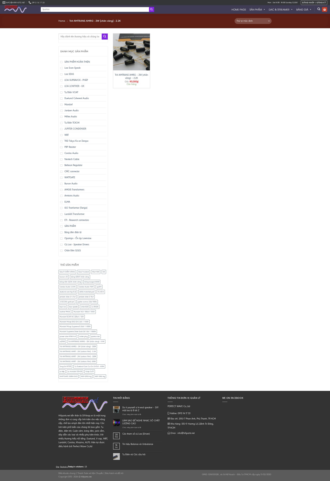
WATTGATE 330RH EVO (69, 376)
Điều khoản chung (66, 473)
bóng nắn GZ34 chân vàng (70, 282)
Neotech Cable (71, 159)
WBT (66, 135)
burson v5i (64, 277)
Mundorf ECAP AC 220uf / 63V (72, 317)
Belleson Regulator (73, 165)
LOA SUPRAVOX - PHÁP (76, 80)
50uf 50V (95, 272)
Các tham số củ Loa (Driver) (136, 434)
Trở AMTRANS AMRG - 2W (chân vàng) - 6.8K (86, 341)
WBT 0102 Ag (100, 376)
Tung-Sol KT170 (65, 366)
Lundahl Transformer (74, 214)
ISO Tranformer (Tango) (75, 208)
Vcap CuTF (89, 371)
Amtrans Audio (71, 195)
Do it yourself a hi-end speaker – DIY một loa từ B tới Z (140, 409)
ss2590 (62, 341)
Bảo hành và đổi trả (114, 473)
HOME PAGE (239, 9)
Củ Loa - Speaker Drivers (76, 244)
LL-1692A (95, 307)
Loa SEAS (69, 74)
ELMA (67, 202)
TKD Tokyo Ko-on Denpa (76, 141)
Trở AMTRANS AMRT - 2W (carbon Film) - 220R (78, 356)
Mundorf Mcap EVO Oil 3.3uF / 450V (74, 322)
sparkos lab (95, 336)
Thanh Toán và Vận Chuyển (90, 473)
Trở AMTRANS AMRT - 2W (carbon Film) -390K (78, 361)
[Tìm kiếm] (319, 9)
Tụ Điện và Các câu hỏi (133, 454)
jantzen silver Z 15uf (86, 297)
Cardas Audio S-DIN (67, 287)
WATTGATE (69, 177)
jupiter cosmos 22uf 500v (87, 302)
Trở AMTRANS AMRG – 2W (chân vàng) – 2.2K (131, 76)
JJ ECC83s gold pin (67, 302)
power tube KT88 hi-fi (68, 336)
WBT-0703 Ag (86, 376)
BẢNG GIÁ (302, 9)
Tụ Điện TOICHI (71, 122)
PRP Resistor (70, 147)
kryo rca (63, 307)
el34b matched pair (86, 292)
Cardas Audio (71, 153)
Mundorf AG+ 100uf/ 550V (84, 312)
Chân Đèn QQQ (72, 250)
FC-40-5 (101, 292)
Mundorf (68, 104)
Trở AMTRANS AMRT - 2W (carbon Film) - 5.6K (78, 351)
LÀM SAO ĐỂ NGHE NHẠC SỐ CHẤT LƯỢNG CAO (141, 422)
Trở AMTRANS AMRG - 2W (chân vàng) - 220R (78, 346)
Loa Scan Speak (72, 68)
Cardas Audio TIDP (86, 287)
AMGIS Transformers (74, 189)
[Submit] (151, 9)
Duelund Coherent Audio (76, 98)
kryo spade (73, 307)
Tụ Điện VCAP (71, 92)
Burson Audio (70, 183)
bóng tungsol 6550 (91, 282)
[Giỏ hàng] (324, 9)
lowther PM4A (65, 312)
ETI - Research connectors (76, 220)
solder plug (83, 336)
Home (61, 20)
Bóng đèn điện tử (72, 232)
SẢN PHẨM (256, 9)
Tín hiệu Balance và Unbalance (137, 444)
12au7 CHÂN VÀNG (67, 272)
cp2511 (99, 287)
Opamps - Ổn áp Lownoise (77, 238)
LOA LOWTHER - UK (74, 86)
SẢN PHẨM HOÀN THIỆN (77, 62)
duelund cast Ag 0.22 (68, 292)
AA (104, 272)
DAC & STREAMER (279, 9)
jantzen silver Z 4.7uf (67, 297)
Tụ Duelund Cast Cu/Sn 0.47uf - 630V (89, 366)
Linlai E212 (84, 307)
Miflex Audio (70, 116)
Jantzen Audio (71, 110)
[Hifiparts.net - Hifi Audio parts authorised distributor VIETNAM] (19, 9)
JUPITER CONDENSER (75, 128)
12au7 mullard (83, 272)
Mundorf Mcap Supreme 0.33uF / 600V (75, 326)
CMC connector (71, 171)
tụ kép (62, 371)
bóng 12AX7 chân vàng (80, 277)
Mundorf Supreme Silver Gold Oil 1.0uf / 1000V (78, 331)
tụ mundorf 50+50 (75, 371)
